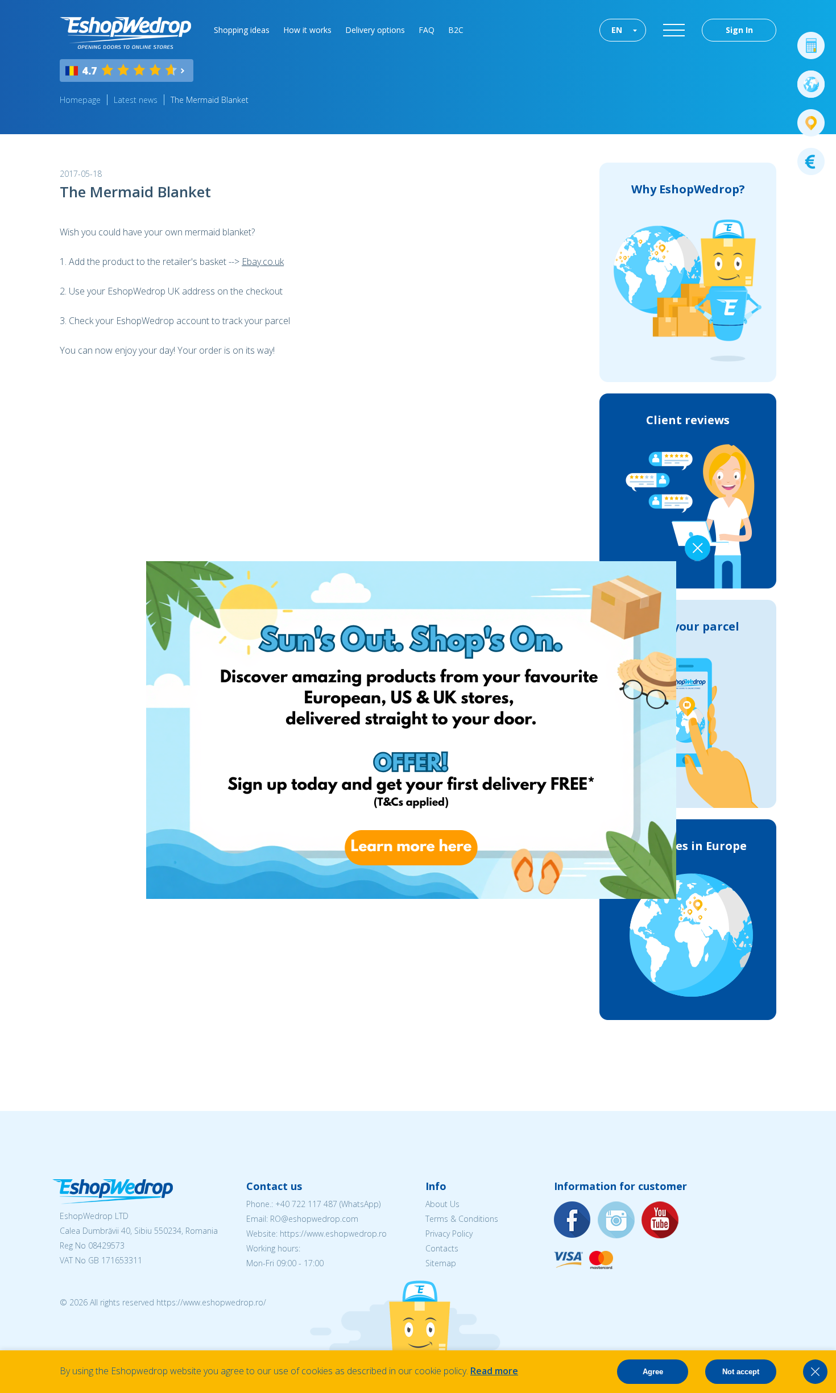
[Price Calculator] (811, 45)
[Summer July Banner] (388, 895)
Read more (494, 1371)
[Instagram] (616, 1220)
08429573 (106, 1245)
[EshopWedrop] (125, 33)
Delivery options (375, 29)
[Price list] (811, 161)
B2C (455, 29)
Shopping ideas (242, 29)
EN (616, 29)
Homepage (80, 99)
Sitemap (440, 1263)
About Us (442, 1204)
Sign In (739, 29)
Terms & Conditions (461, 1218)
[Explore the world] (811, 84)
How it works (307, 29)
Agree (653, 1371)
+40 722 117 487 (306, 1204)
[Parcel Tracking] (811, 122)
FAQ (426, 29)
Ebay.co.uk (263, 261)
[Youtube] (660, 1220)
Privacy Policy (449, 1233)
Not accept (740, 1371)
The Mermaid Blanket (210, 99)
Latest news (136, 99)
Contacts (441, 1248)
